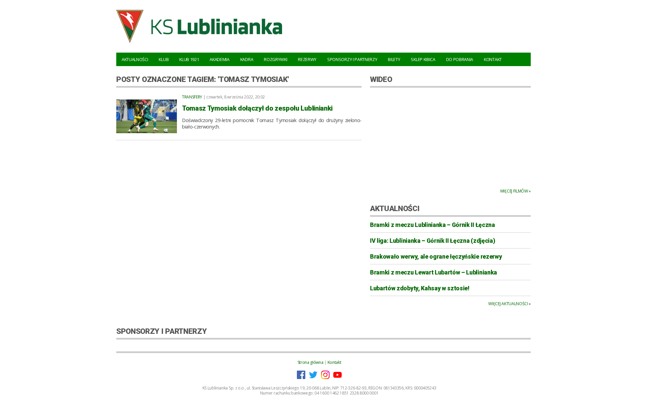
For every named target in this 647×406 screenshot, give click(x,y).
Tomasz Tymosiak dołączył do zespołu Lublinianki (257, 108)
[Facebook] (301, 377)
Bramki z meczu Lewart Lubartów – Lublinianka (433, 272)
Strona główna (311, 362)
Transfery (192, 97)
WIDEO (381, 79)
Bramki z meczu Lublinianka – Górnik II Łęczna (432, 225)
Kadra (246, 59)
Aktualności (135, 59)
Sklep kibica (423, 59)
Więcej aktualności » (509, 304)
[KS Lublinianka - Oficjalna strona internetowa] (199, 44)
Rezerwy (307, 59)
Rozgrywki (275, 59)
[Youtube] (337, 377)
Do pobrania (459, 59)
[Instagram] (325, 377)
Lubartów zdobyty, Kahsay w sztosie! (419, 288)
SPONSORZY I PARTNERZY (161, 331)
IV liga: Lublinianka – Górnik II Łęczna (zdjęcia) (432, 240)
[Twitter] (313, 377)
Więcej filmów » (515, 191)
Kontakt (493, 59)
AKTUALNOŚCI (394, 208)
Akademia (219, 59)
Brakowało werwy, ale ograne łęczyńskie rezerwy (436, 256)
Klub (163, 59)
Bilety (394, 59)
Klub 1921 (189, 59)
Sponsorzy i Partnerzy (352, 59)
